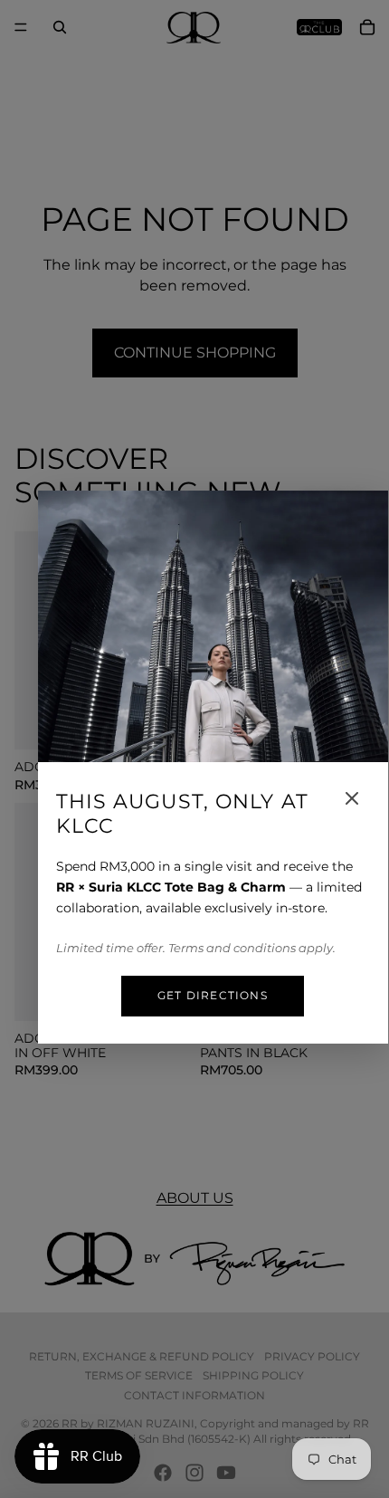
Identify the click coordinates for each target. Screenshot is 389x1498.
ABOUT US (195, 1198)
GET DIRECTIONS (212, 995)
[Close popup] (352, 798)
